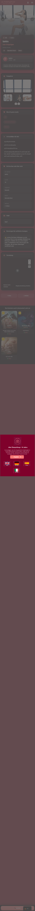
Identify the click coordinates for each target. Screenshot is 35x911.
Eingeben (16, 457)
